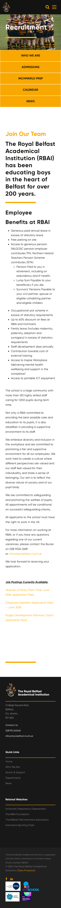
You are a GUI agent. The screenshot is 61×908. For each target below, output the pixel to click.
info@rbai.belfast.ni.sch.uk (25, 553)
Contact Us (11, 725)
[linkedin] (11, 879)
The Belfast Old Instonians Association (27, 819)
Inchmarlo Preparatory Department (25, 808)
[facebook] (6, 879)
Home (8, 761)
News (8, 783)
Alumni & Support (15, 772)
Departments (13, 777)
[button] (47, 7)
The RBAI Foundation (17, 814)
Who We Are (12, 766)
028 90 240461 (13, 730)
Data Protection (26, 870)
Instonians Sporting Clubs (19, 825)
